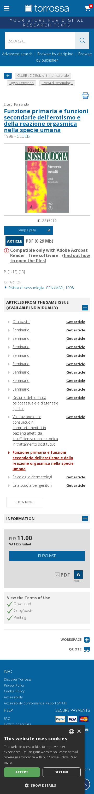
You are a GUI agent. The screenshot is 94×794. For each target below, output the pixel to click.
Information (20, 518)
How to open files (17, 724)
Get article (75, 321)
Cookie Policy (14, 691)
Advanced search (17, 53)
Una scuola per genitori (32, 485)
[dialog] (42, 759)
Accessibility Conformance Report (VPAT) (35, 703)
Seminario (21, 329)
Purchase (47, 555)
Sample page (27, 230)
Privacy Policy (14, 685)
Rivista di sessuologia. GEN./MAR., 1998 (41, 287)
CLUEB (23, 136)
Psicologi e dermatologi (32, 476)
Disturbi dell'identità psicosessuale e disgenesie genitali (35, 403)
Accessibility (13, 697)
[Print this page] (85, 95)
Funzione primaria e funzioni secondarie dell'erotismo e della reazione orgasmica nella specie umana (46, 120)
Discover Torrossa (18, 679)
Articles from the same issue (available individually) (37, 304)
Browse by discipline (55, 53)
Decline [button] (62, 772)
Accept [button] (21, 772)
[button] (82, 40)
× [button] (79, 731)
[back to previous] (8, 76)
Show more (24, 502)
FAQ (7, 718)
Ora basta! (21, 321)
